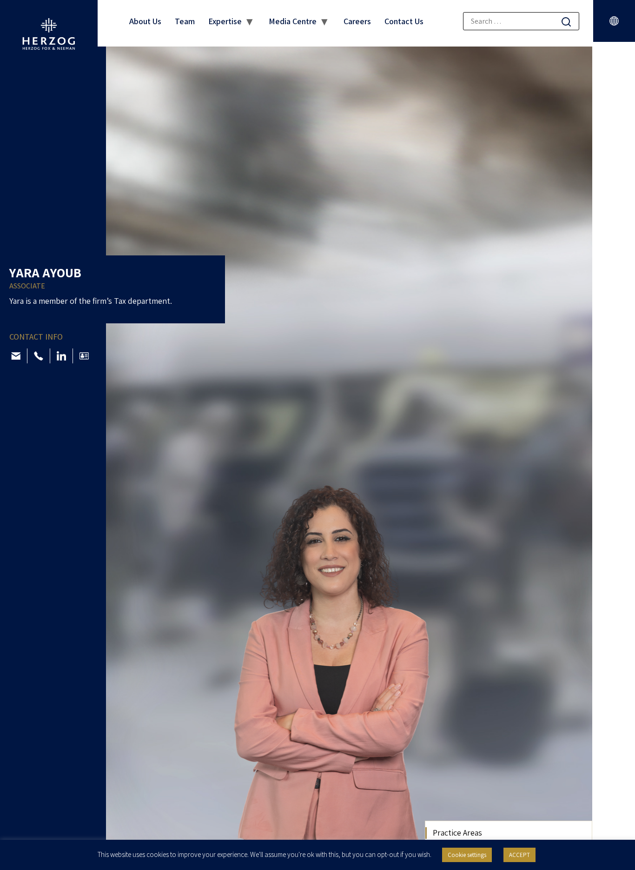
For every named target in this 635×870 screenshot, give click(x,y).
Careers (357, 21)
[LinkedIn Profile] (61, 355)
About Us (145, 21)
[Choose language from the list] (614, 21)
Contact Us (403, 21)
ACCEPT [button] (519, 855)
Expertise (225, 21)
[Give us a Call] (38, 355)
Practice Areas (457, 832)
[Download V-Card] (84, 355)
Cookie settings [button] (467, 855)
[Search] (566, 21)
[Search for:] (521, 21)
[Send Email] (15, 355)
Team (185, 21)
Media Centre (293, 21)
